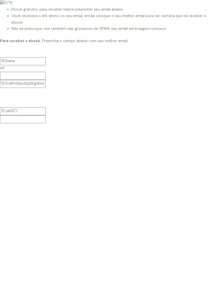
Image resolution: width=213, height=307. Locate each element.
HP (2, 68)
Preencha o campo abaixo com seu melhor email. (64, 41)
